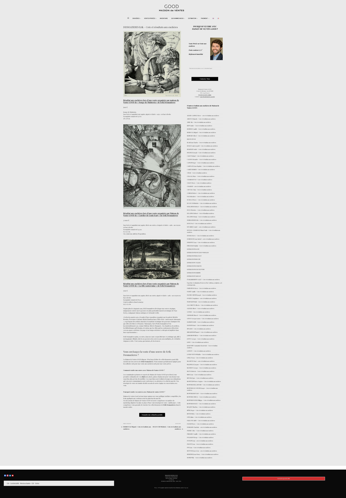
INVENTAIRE (164, 18)
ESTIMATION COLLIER (193, 263)
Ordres (37, 483)
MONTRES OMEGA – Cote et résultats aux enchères (201, 397)
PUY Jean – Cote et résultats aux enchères (198, 447)
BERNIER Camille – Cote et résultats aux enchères (201, 129)
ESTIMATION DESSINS (193, 273)
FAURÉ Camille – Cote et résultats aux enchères (200, 292)
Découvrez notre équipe (204, 95)
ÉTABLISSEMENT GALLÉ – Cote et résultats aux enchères (203, 279)
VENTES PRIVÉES (149, 18)
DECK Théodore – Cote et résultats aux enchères (200, 210)
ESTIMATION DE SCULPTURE (196, 269)
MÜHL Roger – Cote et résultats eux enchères (200, 410)
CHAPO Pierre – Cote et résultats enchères (199, 183)
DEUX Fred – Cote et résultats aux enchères (199, 223)
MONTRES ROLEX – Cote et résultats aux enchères (201, 404)
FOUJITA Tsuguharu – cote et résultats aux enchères (202, 298)
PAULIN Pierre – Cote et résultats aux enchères (200, 424)
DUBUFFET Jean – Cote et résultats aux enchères (201, 242)
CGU (8, 483)
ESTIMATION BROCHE (193, 259)
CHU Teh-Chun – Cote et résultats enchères (199, 190)
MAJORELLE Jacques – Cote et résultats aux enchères (202, 364)
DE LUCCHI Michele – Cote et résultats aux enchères (202, 203)
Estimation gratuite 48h (283, 478)
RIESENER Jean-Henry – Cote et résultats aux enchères (202, 454)
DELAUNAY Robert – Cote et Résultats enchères (200, 213)
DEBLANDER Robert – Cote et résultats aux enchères (202, 207)
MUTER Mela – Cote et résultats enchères (198, 414)
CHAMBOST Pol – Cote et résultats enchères (199, 180)
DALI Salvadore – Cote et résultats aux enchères (200, 196)
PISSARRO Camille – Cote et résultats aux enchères (201, 434)
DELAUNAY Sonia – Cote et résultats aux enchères (201, 217)
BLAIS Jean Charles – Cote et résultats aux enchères (201, 142)
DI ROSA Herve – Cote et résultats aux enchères (200, 236)
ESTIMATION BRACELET (194, 256)
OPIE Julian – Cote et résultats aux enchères (199, 417)
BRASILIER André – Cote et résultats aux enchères (201, 149)
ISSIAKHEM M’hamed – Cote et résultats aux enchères (202, 332)
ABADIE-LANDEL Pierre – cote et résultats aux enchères (203, 115)
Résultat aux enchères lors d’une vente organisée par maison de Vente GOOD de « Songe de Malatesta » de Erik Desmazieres (151, 101)
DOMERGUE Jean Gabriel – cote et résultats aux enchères (203, 239)
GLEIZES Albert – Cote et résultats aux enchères (200, 308)
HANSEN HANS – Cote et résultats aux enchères (200, 322)
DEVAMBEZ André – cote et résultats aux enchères (201, 227)
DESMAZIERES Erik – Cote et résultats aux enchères (202, 220)
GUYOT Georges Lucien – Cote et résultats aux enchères (203, 319)
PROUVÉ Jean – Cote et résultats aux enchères (200, 444)
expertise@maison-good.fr (207, 96)
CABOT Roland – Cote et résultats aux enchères (200, 156)
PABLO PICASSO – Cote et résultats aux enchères (201, 420)
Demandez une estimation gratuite (152, 415)
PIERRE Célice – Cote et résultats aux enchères (200, 431)
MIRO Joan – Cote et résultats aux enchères (199, 375)
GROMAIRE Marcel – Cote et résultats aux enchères (201, 315)
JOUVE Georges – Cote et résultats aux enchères (200, 339)
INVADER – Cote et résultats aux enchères (199, 329)
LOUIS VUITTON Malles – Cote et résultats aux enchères (203, 354)
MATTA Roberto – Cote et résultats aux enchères (200, 371)
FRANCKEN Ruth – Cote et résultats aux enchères (201, 302)
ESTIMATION (192, 18)
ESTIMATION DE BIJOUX (194, 266)
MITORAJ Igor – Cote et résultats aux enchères (200, 378)
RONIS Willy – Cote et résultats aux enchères (199, 458)
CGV (32, 483)
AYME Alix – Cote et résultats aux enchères (199, 122)
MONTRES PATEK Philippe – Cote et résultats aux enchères (203, 400)
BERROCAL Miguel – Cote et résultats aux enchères (201, 132)
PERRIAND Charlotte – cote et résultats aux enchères (202, 427)
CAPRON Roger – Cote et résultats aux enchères (200, 163)
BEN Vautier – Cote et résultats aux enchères (199, 126)
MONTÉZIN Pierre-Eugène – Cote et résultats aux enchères (204, 381)
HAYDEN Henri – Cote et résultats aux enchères (200, 325)
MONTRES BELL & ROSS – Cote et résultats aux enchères (203, 385)
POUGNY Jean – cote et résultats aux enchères (200, 441)
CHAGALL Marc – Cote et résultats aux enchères (200, 176)
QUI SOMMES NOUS (177, 18)
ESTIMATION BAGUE (193, 249)
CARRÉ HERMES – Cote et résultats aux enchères (201, 169)
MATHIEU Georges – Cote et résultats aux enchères (201, 368)
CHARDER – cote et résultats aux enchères (199, 186)
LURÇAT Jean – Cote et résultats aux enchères (200, 358)
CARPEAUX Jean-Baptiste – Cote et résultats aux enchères (203, 166)
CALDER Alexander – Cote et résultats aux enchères (201, 159)
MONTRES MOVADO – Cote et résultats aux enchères (202, 393)
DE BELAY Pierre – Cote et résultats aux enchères (201, 200)
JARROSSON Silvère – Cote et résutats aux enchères (201, 335)
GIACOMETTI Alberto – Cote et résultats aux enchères (202, 305)
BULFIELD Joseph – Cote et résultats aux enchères (201, 153)
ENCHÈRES (136, 18)
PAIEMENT (204, 18)
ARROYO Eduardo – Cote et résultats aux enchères (201, 119)
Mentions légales (25, 483)
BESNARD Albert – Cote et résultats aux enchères (201, 136)
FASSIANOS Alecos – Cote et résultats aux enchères (201, 288)
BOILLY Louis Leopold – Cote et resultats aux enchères (202, 146)
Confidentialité (14, 483)
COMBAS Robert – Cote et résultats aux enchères (201, 193)
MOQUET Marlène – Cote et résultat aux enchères (201, 407)
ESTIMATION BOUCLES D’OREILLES (198, 252)
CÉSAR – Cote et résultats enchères (197, 173)
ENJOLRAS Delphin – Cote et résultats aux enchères (201, 246)
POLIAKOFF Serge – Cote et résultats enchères (200, 437)
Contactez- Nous (205, 79)
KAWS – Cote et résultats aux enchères (198, 342)
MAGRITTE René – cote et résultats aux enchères (200, 361)
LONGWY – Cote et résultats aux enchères (199, 351)
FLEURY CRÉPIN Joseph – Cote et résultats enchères (202, 295)
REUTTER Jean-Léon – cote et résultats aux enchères (202, 451)
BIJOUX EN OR (191, 139)
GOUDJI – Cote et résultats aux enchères (198, 312)
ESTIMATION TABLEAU (194, 276)
